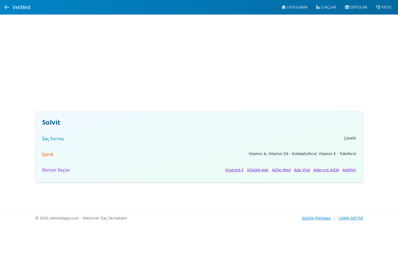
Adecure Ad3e (326, 169)
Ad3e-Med (281, 169)
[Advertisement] (199, 66)
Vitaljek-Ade (258, 169)
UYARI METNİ (351, 218)
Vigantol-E (234, 169)
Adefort (349, 169)
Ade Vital (302, 169)
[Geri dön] (6, 7)
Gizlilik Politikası (316, 218)
